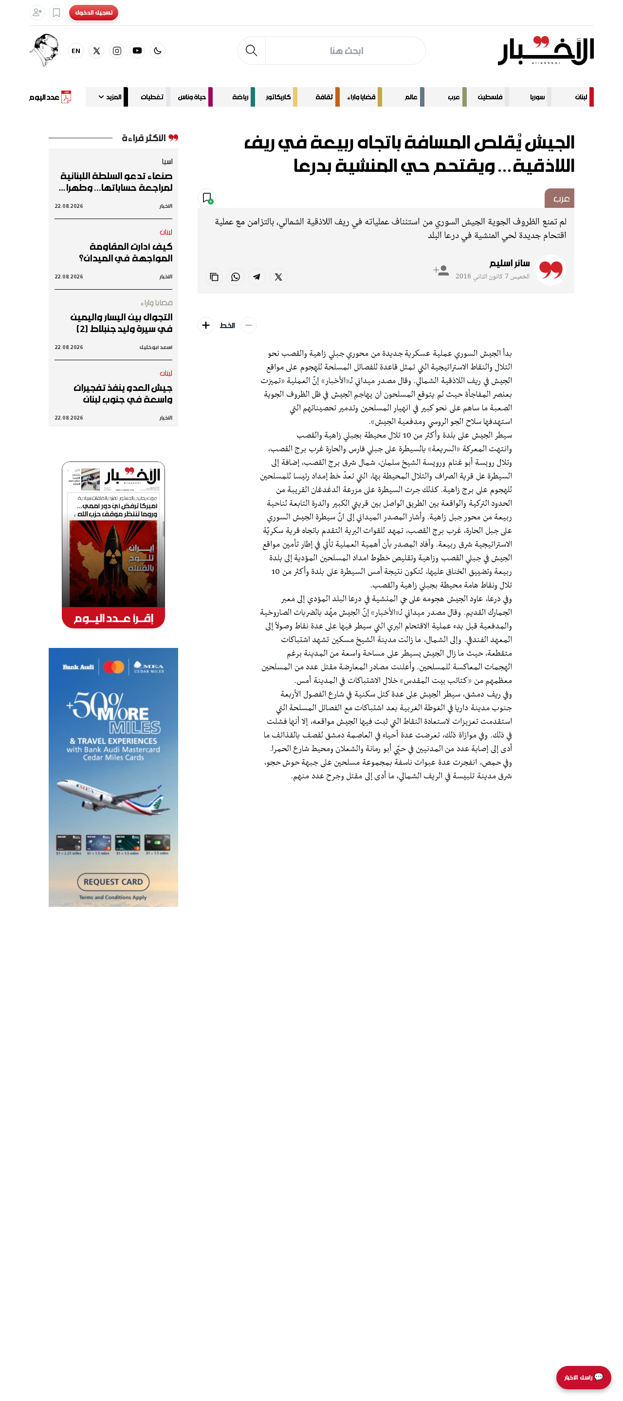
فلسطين (490, 96)
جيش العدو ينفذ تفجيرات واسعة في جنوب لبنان (122, 393)
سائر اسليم (510, 263)
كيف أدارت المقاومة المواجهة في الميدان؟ (125, 252)
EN (76, 50)
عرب (454, 96)
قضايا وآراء (361, 96)
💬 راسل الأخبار (584, 1377)
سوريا (537, 96)
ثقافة (324, 96)
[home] (546, 50)
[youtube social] (137, 50)
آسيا (167, 161)
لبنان (581, 96)
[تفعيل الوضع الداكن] (157, 50)
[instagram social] (117, 50)
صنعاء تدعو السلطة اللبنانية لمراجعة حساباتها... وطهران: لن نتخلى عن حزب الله (114, 181)
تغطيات (152, 96)
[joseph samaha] (48, 51)
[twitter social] (96, 50)
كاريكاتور (278, 96)
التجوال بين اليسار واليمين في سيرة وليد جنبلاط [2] (121, 322)
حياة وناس (192, 96)
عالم (411, 96)
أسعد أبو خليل (155, 346)
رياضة (240, 96)
